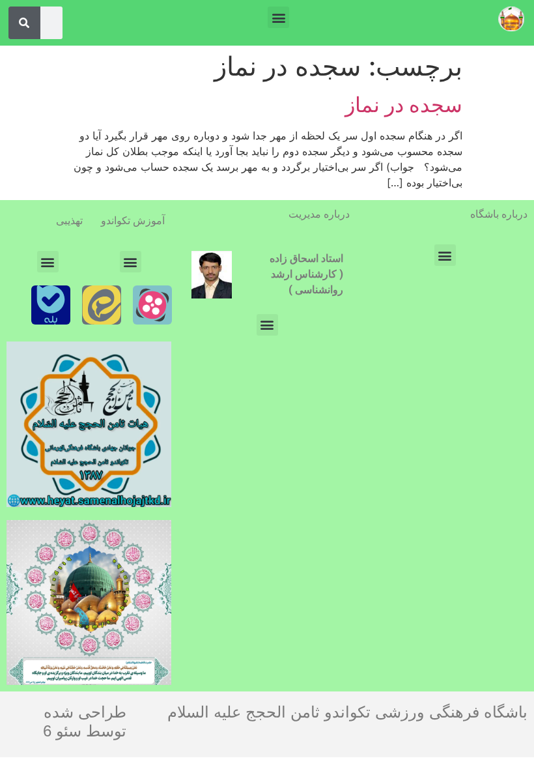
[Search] (24, 23)
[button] (278, 17)
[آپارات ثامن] (152, 305)
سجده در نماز (403, 104)
